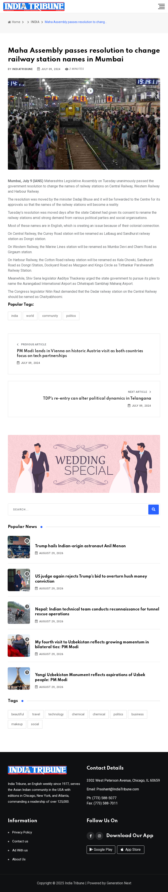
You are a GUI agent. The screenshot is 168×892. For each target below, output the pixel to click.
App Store (132, 849)
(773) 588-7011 (106, 803)
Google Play (102, 849)
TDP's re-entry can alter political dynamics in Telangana (97, 398)
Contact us (20, 841)
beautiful (17, 714)
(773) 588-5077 (104, 798)
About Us (19, 859)
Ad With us (20, 850)
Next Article (138, 391)
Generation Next (119, 883)
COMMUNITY (50, 316)
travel (36, 714)
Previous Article (33, 344)
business (137, 714)
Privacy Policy (22, 832)
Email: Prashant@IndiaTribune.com (113, 789)
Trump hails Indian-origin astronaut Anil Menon (80, 546)
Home (15, 22)
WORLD (30, 316)
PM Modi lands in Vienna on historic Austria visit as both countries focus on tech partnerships (80, 353)
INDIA (35, 22)
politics (118, 714)
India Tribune (74, 883)
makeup (17, 724)
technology (56, 714)
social (35, 724)
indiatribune (22, 69)
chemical (78, 714)
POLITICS (71, 316)
